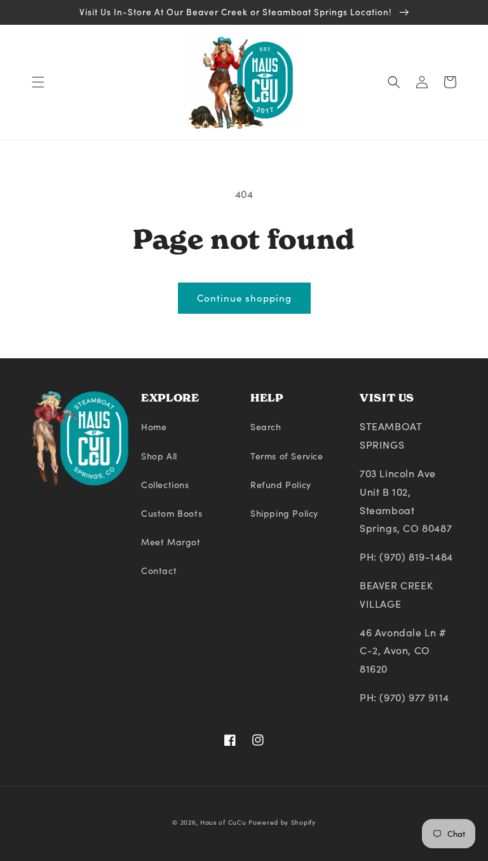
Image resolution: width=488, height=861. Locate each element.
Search (265, 427)
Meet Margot (171, 542)
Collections (165, 485)
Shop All (159, 456)
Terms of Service (286, 456)
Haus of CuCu (223, 822)
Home (153, 427)
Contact (159, 570)
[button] (38, 82)
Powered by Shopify (282, 822)
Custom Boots (171, 513)
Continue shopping (244, 297)
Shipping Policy (284, 513)
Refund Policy (280, 485)
